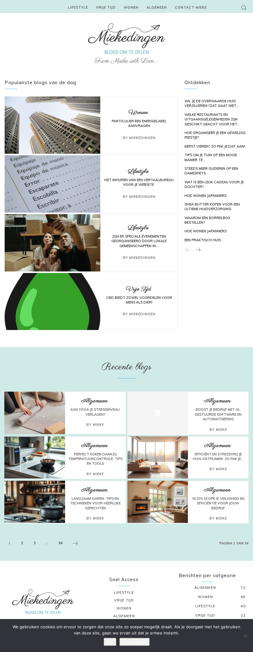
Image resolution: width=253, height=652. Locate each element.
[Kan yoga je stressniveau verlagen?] (34, 413)
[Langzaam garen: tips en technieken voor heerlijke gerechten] (34, 502)
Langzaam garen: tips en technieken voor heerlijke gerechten (95, 503)
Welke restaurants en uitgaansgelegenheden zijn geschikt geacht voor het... (212, 119)
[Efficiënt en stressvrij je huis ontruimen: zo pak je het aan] (157, 457)
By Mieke (95, 424)
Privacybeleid (134, 641)
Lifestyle (138, 171)
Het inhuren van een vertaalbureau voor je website (139, 182)
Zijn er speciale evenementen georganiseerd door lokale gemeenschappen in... (139, 241)
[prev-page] (188, 250)
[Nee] (245, 636)
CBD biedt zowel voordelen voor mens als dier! (139, 299)
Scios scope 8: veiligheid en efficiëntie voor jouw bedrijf (218, 503)
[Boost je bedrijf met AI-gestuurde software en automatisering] (157, 413)
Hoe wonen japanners (205, 196)
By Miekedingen (139, 138)
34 (60, 543)
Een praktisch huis (203, 240)
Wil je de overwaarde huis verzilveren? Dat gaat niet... (212, 103)
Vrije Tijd (138, 289)
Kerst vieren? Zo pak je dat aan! (215, 146)
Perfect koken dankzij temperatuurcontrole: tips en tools (95, 459)
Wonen (138, 112)
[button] (243, 7)
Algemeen (94, 401)
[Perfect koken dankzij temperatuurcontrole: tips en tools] (34, 457)
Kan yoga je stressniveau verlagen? (95, 411)
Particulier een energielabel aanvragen (139, 123)
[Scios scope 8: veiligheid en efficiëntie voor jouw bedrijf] (157, 502)
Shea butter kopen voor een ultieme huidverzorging (212, 206)
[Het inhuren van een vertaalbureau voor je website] (52, 184)
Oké (110, 641)
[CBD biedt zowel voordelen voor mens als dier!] (52, 301)
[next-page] (198, 250)
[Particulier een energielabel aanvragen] (52, 125)
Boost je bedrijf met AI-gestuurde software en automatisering (218, 414)
